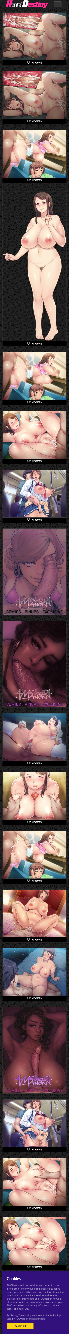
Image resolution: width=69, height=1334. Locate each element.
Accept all (20, 1326)
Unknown (34, 62)
